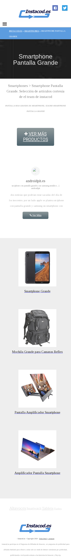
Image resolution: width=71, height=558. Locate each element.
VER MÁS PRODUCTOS (35, 136)
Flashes (58, 508)
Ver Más (37, 215)
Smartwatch (34, 508)
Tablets (47, 508)
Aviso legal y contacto (46, 539)
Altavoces (17, 508)
